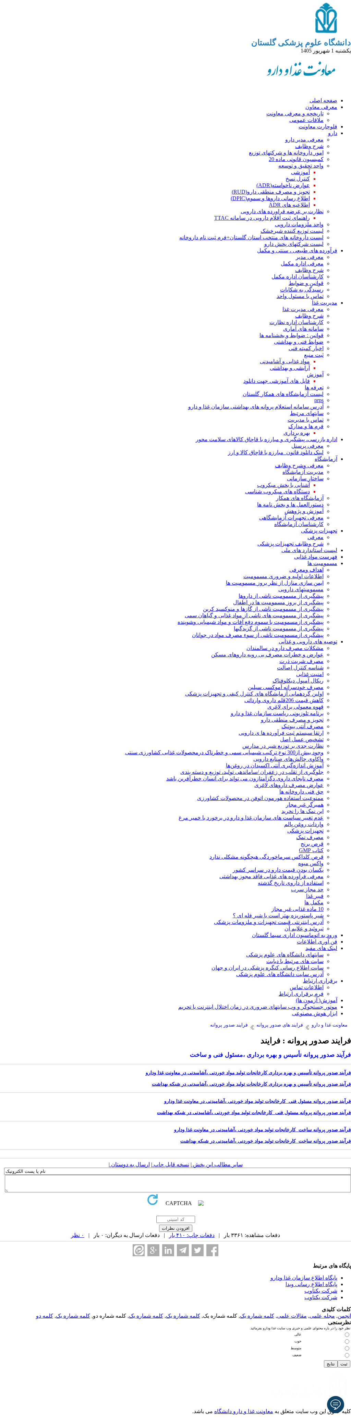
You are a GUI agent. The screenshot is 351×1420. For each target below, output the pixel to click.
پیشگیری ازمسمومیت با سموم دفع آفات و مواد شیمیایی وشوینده (251, 622)
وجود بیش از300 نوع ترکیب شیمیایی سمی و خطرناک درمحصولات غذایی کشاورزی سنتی (224, 752)
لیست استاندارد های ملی (309, 550)
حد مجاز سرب (307, 889)
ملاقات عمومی (306, 120)
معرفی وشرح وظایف (299, 465)
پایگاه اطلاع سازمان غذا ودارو (303, 1278)
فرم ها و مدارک (306, 426)
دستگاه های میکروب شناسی (277, 491)
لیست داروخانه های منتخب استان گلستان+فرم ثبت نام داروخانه (251, 237)
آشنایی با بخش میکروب (283, 485)
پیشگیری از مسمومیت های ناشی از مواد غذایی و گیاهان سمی (254, 615)
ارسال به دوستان (130, 1164)
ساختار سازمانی (305, 478)
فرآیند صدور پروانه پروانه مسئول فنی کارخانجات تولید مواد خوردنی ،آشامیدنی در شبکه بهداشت (254, 1112)
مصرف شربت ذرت (301, 661)
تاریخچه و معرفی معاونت (295, 113)
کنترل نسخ (298, 179)
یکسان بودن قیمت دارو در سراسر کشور (278, 870)
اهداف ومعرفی (306, 570)
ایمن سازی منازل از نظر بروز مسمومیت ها (275, 583)
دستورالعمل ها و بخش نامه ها (290, 504)
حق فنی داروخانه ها (301, 791)
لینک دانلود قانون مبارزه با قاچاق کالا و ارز (276, 452)
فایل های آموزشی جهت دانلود (276, 381)
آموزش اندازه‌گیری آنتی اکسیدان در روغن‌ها (275, 765)
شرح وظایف (309, 146)
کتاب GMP (311, 850)
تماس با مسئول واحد (300, 296)
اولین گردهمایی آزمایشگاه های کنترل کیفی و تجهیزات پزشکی (254, 694)
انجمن (344, 1316)
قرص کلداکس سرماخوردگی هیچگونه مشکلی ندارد (266, 857)
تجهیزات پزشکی (319, 531)
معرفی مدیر (310, 257)
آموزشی (300, 172)
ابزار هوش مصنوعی (314, 1013)
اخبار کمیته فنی (306, 348)
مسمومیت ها (322, 563)
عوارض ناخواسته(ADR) (283, 185)
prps (319, 400)
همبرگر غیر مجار (305, 805)
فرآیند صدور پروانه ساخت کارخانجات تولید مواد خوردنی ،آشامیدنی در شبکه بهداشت (265, 1141)
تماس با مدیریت (306, 420)
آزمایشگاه (326, 459)
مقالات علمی (292, 1316)
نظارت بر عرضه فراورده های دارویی (282, 211)
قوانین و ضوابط (306, 283)
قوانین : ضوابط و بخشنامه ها (291, 335)
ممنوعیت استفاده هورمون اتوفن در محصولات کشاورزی (260, 798)
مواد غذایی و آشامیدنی (285, 361)
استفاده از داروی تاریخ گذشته (291, 883)
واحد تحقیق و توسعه (301, 166)
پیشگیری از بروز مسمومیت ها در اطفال (278, 602)
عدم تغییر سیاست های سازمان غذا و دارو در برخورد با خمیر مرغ (251, 818)
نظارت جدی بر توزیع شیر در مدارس (283, 746)
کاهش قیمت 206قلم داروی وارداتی (284, 700)
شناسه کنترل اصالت (300, 668)
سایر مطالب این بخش (217, 1164)
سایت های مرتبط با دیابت (295, 961)
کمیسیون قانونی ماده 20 (296, 159)
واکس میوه (311, 863)
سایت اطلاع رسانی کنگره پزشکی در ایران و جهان (267, 968)
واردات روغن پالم (304, 824)
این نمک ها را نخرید (302, 811)
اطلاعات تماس (307, 987)
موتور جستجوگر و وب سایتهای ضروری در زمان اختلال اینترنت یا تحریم (257, 1007)
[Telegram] (183, 1250)
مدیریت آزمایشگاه (303, 472)
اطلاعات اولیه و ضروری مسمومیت (283, 576)
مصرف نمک (310, 837)
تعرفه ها (314, 387)
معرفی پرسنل (307, 446)
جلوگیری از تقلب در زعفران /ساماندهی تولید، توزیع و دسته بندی (252, 772)
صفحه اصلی (323, 100)
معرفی (315, 537)
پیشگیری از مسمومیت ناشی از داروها (281, 596)
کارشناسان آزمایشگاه (299, 524)
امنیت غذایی (310, 674)
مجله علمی (322, 1316)
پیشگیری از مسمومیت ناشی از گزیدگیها (279, 628)
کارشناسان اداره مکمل (297, 276)
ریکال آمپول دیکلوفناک (298, 681)
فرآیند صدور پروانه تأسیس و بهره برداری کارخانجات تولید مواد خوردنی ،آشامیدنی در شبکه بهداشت (251, 1084)
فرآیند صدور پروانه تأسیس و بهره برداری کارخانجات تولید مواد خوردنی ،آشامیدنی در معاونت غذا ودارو (248, 1072)
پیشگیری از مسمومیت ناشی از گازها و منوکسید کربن (263, 609)
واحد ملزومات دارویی (299, 224)
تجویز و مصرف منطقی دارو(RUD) (271, 192)
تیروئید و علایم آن (304, 928)
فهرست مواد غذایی (315, 557)
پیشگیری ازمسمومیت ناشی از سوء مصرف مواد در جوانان (258, 635)
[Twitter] (198, 1250)
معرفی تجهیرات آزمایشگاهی (291, 517)
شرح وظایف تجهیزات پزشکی (290, 544)
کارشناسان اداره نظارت (296, 322)
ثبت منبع (314, 355)
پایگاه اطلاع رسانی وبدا (311, 1284)
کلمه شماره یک (257, 1316)
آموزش (315, 374)
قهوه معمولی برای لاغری (295, 707)
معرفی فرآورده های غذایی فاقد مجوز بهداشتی (271, 876)
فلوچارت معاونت (318, 126)
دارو (332, 133)
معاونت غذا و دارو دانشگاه (243, 1411)
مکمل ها (314, 902)
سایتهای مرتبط (307, 413)
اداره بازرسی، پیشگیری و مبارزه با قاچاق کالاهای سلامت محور (266, 439)
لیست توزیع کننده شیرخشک (292, 231)
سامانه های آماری (303, 329)
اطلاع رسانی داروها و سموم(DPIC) (270, 198)
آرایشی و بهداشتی (290, 368)
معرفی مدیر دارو (304, 139)
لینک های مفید (321, 948)
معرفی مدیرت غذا (303, 309)
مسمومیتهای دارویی (301, 589)
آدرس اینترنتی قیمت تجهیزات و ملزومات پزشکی (269, 922)
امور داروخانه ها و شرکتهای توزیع (286, 153)
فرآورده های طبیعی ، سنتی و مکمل (297, 250)
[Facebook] (212, 1250)
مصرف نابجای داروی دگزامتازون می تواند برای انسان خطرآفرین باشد (245, 778)
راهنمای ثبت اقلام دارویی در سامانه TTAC (262, 218)
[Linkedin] (168, 1250)
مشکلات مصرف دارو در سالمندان (285, 648)
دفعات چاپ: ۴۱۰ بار (192, 1235)
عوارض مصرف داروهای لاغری (289, 785)
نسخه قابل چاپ (170, 1164)
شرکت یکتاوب (320, 1291)
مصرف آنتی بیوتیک (302, 726)
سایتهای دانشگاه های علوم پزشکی (285, 955)
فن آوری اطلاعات (317, 941)
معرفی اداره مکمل (302, 263)
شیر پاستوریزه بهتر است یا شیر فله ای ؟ (278, 915)
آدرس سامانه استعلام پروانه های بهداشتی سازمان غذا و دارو (256, 407)
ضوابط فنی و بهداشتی (299, 342)
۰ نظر (77, 1235)
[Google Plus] (153, 1250)
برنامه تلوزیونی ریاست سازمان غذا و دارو (277, 713)
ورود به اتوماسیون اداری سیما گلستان (294, 935)
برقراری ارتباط (320, 981)
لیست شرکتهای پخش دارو (294, 244)
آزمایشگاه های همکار (300, 498)
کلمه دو (44, 1316)
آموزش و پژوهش (304, 511)
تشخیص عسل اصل (302, 739)
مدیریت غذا (324, 303)
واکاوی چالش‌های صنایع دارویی (288, 759)
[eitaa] (139, 1250)
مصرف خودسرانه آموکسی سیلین (286, 687)
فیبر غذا (315, 896)
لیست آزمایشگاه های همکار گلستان (283, 394)
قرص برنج (312, 844)
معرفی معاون (321, 107)
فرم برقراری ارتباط (301, 994)
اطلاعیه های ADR (289, 205)
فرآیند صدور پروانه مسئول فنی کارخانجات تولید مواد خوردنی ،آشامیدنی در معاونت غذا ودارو (257, 1101)
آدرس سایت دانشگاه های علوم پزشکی (280, 974)
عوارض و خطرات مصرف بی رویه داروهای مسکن (267, 654)
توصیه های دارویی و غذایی (308, 641)
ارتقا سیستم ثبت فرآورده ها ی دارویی (281, 733)
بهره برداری (296, 433)
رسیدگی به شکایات (302, 290)
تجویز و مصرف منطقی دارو (292, 720)
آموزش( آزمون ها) (316, 1000)
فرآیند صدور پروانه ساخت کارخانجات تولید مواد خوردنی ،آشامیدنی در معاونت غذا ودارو (262, 1129)
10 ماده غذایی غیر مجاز (297, 909)
